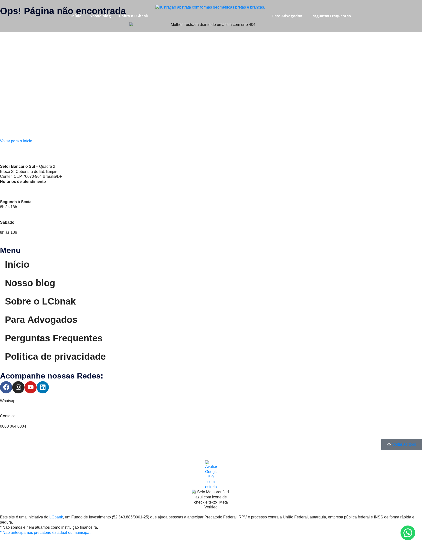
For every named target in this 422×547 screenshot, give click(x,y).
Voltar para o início (16, 141)
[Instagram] (18, 387)
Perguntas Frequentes (330, 15)
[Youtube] (30, 387)
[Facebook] (6, 387)
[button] (408, 533)
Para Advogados (287, 15)
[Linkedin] (43, 387)
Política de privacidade (55, 356)
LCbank (56, 517)
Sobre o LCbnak (133, 15)
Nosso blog (100, 15)
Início (76, 15)
